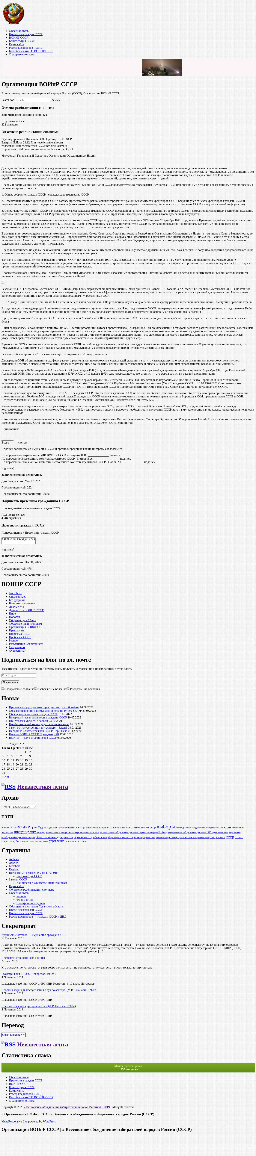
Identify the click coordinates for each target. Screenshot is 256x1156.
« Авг (5, 776)
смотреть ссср (217, 837)
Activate (14, 859)
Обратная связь (18, 30)
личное (21, 896)
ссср (230, 836)
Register (14, 869)
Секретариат (17, 647)
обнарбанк (68, 837)
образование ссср (83, 837)
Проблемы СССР (20, 637)
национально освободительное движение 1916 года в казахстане (198, 832)
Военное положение (22, 603)
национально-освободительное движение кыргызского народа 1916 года (133, 832)
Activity (14, 862)
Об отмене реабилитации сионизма (31, 889)
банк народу (58, 828)
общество (112, 837)
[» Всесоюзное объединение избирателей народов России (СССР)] (13, 24)
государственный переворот (205, 828)
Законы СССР (18, 879)
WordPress (49, 1121)
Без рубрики (17, 600)
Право (34, 827)
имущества (7, 832)
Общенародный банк (22, 620)
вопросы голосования (112, 827)
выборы (166, 827)
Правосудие (16, 630)
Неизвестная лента (42, 786)
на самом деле (91, 832)
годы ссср (185, 827)
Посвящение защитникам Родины (23, 957)
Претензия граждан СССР (26, 34)
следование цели (201, 837)
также (45, 841)
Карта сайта (16, 44)
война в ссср (75, 827)
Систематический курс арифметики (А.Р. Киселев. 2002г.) (38, 1006)
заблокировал (128, 1067)
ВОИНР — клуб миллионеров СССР (33, 737)
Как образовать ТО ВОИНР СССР (31, 51)
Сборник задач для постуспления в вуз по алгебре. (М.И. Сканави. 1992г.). (49, 990)
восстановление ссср (141, 827)
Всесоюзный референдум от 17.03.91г (33, 872)
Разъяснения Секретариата (26, 643)
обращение (100, 837)
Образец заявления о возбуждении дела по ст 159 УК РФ (45, 710)
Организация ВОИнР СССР (27, 627)
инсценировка (25, 832)
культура (41, 832)
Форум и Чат (24, 899)
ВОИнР (23, 827)
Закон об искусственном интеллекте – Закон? (38, 727)
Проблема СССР (19, 633)
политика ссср (125, 837)
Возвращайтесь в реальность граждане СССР (38, 717)
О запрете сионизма (21, 54)
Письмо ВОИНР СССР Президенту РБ (34, 734)
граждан (224, 827)
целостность (72, 840)
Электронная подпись (30, 903)
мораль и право (72, 832)
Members (14, 866)
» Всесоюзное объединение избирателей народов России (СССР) (67, 1107)
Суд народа (45, 827)
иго (234, 827)
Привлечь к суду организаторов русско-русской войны (44, 707)
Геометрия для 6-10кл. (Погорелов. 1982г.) (28, 973)
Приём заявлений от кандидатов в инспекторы (39, 724)
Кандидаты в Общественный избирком (41, 882)
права (137, 837)
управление (56, 840)
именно (240, 827)
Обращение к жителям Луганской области (36, 906)
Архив (5, 806)
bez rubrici (15, 593)
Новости (14, 616)
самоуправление (181, 837)
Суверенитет (17, 650)
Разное (13, 640)
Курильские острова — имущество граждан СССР (33, 934)
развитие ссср (162, 837)
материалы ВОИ (53, 832)
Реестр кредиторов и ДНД (26, 47)
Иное (12, 613)
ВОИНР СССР (18, 37)
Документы (16, 606)
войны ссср (92, 827)
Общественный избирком (25, 623)
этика (82, 840)
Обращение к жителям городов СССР (33, 714)
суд (40, 841)
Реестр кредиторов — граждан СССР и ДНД (37, 916)
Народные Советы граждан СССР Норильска (38, 731)
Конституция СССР (21, 41)
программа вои (148, 837)
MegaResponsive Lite (14, 1121)
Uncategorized (17, 596)
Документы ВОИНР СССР (26, 610)
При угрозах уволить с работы (28, 720)
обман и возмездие (49, 837)
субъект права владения (25, 841)
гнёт (178, 828)
